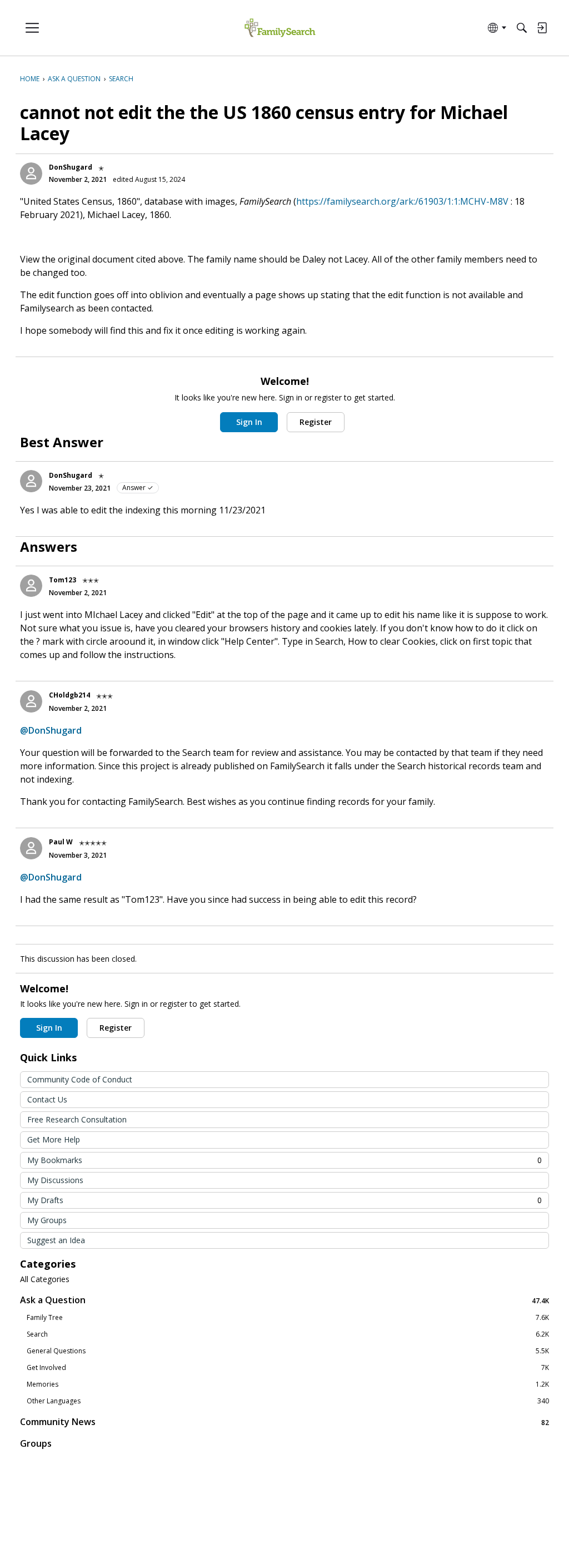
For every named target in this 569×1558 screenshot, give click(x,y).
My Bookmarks (284, 1160)
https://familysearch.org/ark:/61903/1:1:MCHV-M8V (402, 201)
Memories (288, 1384)
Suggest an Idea (56, 1240)
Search (288, 1334)
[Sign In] (542, 28)
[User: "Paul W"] (31, 848)
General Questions (288, 1351)
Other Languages (288, 1401)
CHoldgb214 (69, 695)
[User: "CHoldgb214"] (31, 701)
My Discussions (55, 1180)
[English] (279, 28)
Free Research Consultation (77, 1119)
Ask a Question (284, 1300)
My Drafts (284, 1200)
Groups (36, 1443)
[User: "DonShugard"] (31, 173)
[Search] (522, 28)
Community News (284, 1422)
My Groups (47, 1220)
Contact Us (47, 1099)
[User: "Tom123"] (31, 586)
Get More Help (53, 1139)
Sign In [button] (249, 422)
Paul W (61, 842)
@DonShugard (51, 730)
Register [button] (316, 422)
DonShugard (70, 167)
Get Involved (288, 1368)
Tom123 (62, 580)
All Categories (44, 1279)
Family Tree (288, 1318)
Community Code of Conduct (79, 1079)
